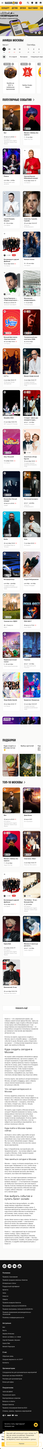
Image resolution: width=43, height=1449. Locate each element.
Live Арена (27, 182)
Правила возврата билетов (11, 1302)
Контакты (5, 1362)
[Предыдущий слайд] (35, 32)
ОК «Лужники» (28, 821)
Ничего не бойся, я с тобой (11, 1337)
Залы (4, 1293)
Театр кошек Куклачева (11, 666)
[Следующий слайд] (39, 32)
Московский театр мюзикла (9, 183)
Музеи (23, 8)
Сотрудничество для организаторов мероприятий (19, 1372)
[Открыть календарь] (4, 56)
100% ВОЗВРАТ (7, 1391)
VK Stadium (27, 545)
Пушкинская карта (8, 1395)
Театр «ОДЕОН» (28, 950)
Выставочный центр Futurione (30, 666)
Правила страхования (10, 1277)
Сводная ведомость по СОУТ (12, 1359)
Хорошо (21, 1443)
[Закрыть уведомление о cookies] (36, 1432)
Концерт (5, 8)
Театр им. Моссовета (30, 865)
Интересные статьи (9, 1283)
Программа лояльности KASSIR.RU (14, 1306)
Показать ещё (22, 1008)
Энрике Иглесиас (8, 1333)
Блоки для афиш (8, 1382)
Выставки (33, 8)
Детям (15, 8)
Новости (5, 1296)
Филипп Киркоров (8, 1346)
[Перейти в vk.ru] (14, 1266)
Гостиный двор (28, 304)
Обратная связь (7, 1356)
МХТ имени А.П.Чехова (10, 424)
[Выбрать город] (32, 2)
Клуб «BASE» (28, 627)
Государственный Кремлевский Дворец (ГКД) (30, 383)
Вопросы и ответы (8, 1401)
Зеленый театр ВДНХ (10, 304)
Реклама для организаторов (12, 1379)
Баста (4, 1330)
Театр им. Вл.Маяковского (29, 226)
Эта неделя (13, 57)
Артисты (5, 1290)
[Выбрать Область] (36, 2)
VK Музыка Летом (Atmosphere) (9, 382)
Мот (3, 1327)
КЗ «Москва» (28, 343)
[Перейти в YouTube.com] (20, 1266)
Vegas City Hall (28, 139)
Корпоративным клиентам (11, 1398)
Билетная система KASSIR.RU (12, 1375)
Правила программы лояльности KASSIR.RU (17, 1309)
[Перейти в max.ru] (4, 1266)
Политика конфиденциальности (13, 1317)
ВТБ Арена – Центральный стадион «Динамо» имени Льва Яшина (10, 141)
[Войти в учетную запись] (40, 2)
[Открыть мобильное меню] (2, 2)
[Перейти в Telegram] (10, 1266)
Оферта (5, 1299)
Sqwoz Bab (6, 1343)
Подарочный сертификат (11, 1286)
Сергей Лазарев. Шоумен (11, 1340)
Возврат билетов (8, 1404)
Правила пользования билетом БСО (14, 1408)
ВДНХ (5, 627)
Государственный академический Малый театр (10, 587)
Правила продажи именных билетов (15, 1280)
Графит (6, 505)
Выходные (23, 57)
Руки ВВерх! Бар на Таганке (9, 546)
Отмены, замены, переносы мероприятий (16, 1411)
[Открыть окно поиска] (28, 2)
